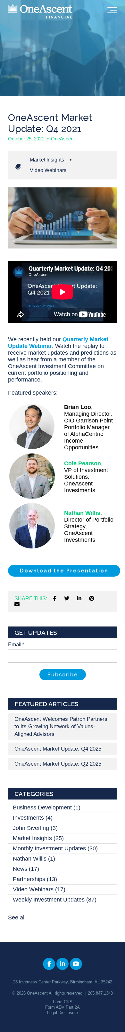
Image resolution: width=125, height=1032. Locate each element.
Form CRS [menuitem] (62, 1001)
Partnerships (35, 879)
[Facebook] (54, 599)
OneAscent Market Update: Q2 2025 (57, 764)
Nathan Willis (34, 858)
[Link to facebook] (49, 964)
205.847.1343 (100, 993)
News (26, 869)
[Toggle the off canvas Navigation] (112, 11)
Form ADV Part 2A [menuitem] (62, 1007)
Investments (33, 818)
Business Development (46, 807)
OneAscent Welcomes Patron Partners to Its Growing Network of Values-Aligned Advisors (60, 726)
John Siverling (35, 828)
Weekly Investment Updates (54, 899)
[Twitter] (66, 599)
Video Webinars (48, 170)
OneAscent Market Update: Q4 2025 (57, 749)
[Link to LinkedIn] (62, 964)
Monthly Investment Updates (55, 848)
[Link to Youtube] (76, 964)
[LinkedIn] (79, 599)
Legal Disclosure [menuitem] (62, 1012)
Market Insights (47, 159)
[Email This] (17, 604)
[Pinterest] (91, 599)
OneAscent (63, 138)
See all (17, 917)
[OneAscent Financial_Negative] (40, 12)
